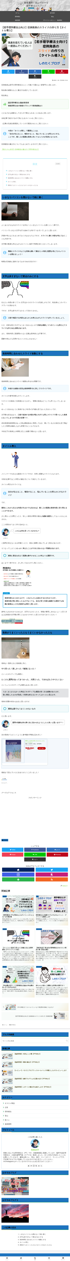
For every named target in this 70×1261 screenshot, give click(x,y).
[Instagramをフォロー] (18, 874)
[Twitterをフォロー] (52, 870)
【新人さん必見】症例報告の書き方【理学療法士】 (20, 149)
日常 (6, 1107)
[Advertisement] (35, 818)
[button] (67, 1040)
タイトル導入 (12, 182)
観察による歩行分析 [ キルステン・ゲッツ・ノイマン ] (35, 741)
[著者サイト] (18, 870)
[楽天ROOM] (52, 874)
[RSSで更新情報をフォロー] (52, 879)
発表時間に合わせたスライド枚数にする (20, 178)
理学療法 (5, 840)
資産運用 (8, 1124)
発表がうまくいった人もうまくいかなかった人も (23, 185)
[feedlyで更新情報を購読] (18, 879)
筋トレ (7, 1120)
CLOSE (58, 163)
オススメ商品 (10, 1103)
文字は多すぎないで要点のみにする (19, 174)
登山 (6, 1115)
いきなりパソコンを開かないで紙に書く (20, 171)
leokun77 (35, 1149)
